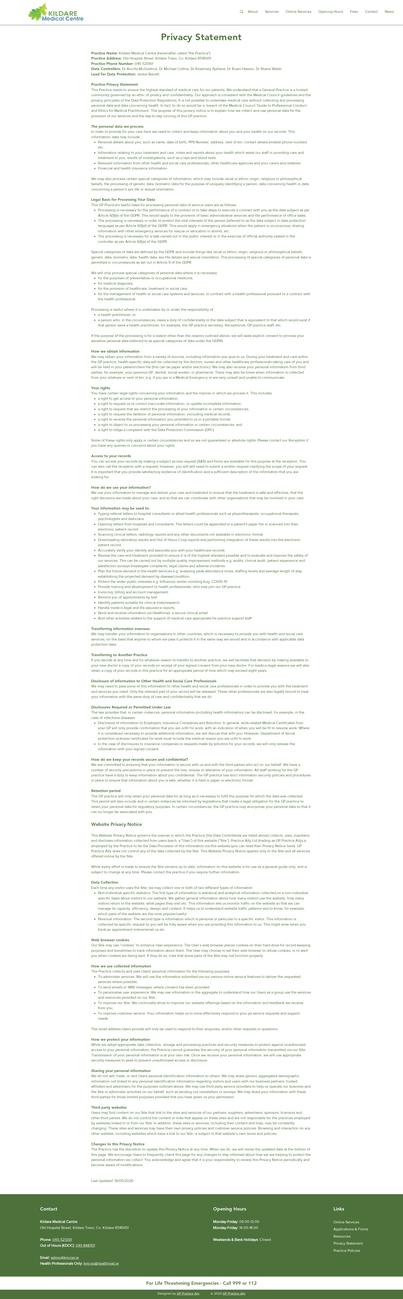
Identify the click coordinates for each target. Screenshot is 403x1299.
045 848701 (85, 1245)
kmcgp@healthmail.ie (101, 1263)
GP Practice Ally (188, 1293)
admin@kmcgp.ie (65, 1258)
